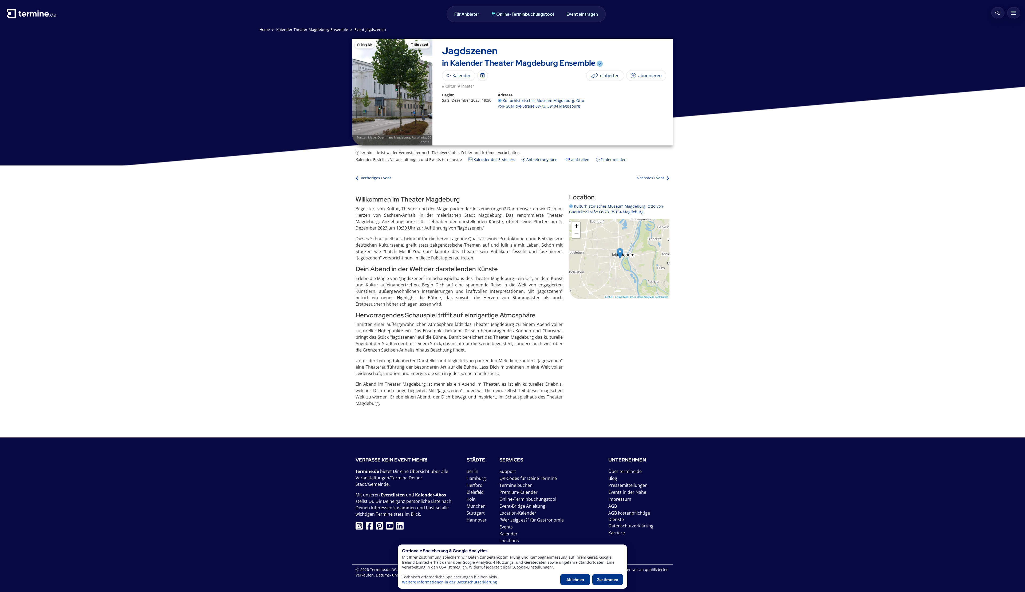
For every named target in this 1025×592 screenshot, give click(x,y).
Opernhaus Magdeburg (393, 137)
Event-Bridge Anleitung (522, 506)
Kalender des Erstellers (493, 159)
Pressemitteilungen (628, 485)
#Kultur (449, 86)
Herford (475, 485)
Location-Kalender (517, 513)
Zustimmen (607, 579)
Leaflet (609, 297)
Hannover (477, 520)
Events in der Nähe (627, 492)
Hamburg (476, 478)
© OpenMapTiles (624, 297)
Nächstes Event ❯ (653, 177)
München (476, 506)
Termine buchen (516, 485)
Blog (612, 478)
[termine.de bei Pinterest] (381, 527)
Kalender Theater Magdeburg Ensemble (312, 29)
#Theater (466, 86)
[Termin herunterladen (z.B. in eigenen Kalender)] (482, 75)
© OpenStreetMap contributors (651, 297)
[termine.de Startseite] (33, 16)
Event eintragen (582, 14)
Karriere (616, 533)
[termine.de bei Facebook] (371, 527)
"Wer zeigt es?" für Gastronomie (531, 520)
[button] (620, 253)
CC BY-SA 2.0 (425, 139)
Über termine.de (625, 471)
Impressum (619, 499)
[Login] (997, 12)
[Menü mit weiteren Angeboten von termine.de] (1013, 12)
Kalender (508, 534)
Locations (509, 541)
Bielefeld (475, 492)
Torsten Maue (366, 137)
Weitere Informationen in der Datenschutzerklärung (449, 582)
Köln (471, 499)
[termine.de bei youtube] (391, 527)
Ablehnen (575, 579)
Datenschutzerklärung (630, 526)
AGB (612, 506)
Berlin (472, 471)
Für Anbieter (466, 14)
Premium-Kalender (518, 492)
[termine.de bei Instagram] (361, 527)
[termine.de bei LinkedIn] (401, 527)
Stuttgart (476, 513)
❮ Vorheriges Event (373, 177)
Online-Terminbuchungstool (525, 14)
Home (264, 29)
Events (506, 527)
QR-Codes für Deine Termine (528, 478)
